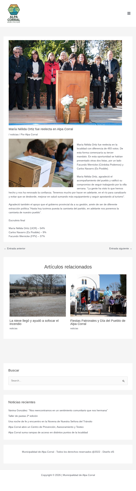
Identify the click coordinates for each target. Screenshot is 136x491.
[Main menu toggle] (129, 13)
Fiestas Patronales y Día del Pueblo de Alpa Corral (97, 322)
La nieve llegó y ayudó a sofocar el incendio (34, 322)
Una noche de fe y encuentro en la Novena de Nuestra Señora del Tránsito (50, 421)
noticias (14, 134)
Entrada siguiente (120, 248)
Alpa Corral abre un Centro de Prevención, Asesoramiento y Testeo (46, 427)
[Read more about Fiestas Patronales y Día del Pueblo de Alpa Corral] (98, 295)
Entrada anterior (14, 248)
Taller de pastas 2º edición (23, 416)
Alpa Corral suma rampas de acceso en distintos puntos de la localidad (48, 432)
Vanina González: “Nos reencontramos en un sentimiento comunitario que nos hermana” (58, 410)
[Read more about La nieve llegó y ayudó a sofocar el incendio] (38, 295)
